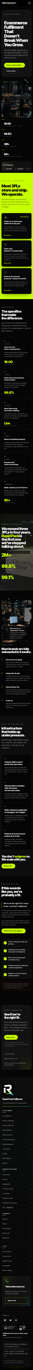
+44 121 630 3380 (9, 1054)
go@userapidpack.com (11, 1058)
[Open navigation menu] (29, 3)
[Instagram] (16, 1320)
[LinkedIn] (5, 1320)
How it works (10, 71)
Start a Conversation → (14, 65)
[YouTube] (10, 1320)
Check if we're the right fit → (13, 931)
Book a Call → (8, 235)
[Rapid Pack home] (9, 3)
